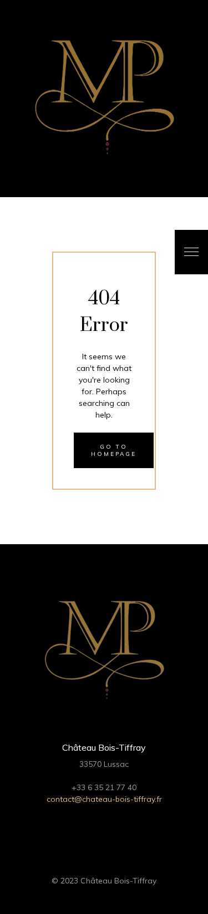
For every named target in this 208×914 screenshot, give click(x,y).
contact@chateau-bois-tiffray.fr (104, 799)
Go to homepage (113, 450)
